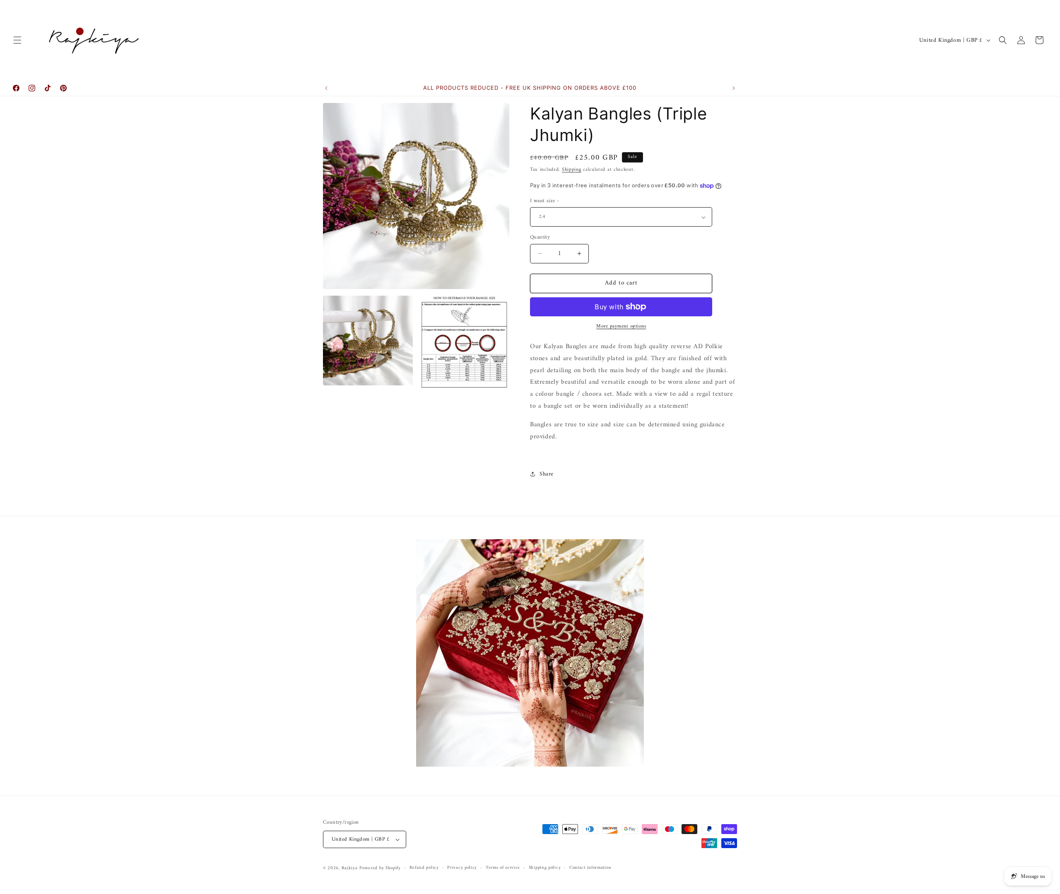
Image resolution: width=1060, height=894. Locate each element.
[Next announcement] (734, 88)
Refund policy (424, 868)
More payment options (621, 326)
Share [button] (547, 474)
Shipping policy (545, 868)
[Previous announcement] (326, 88)
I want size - (544, 201)
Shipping (571, 169)
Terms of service (503, 868)
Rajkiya (350, 868)
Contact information (590, 868)
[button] (17, 40)
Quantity (540, 237)
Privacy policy (462, 868)
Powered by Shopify (380, 868)
